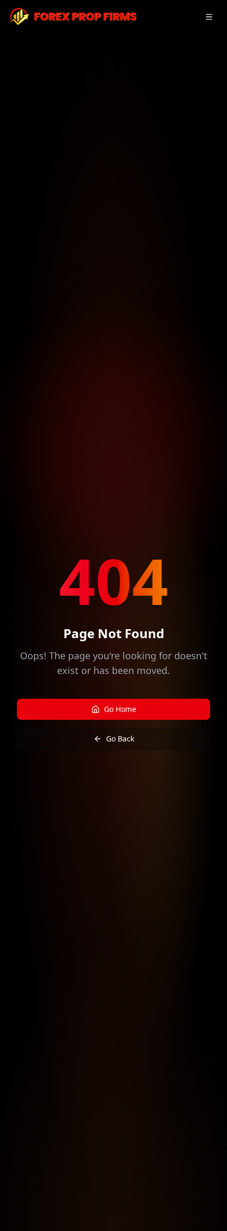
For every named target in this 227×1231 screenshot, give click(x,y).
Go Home (120, 709)
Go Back (120, 739)
